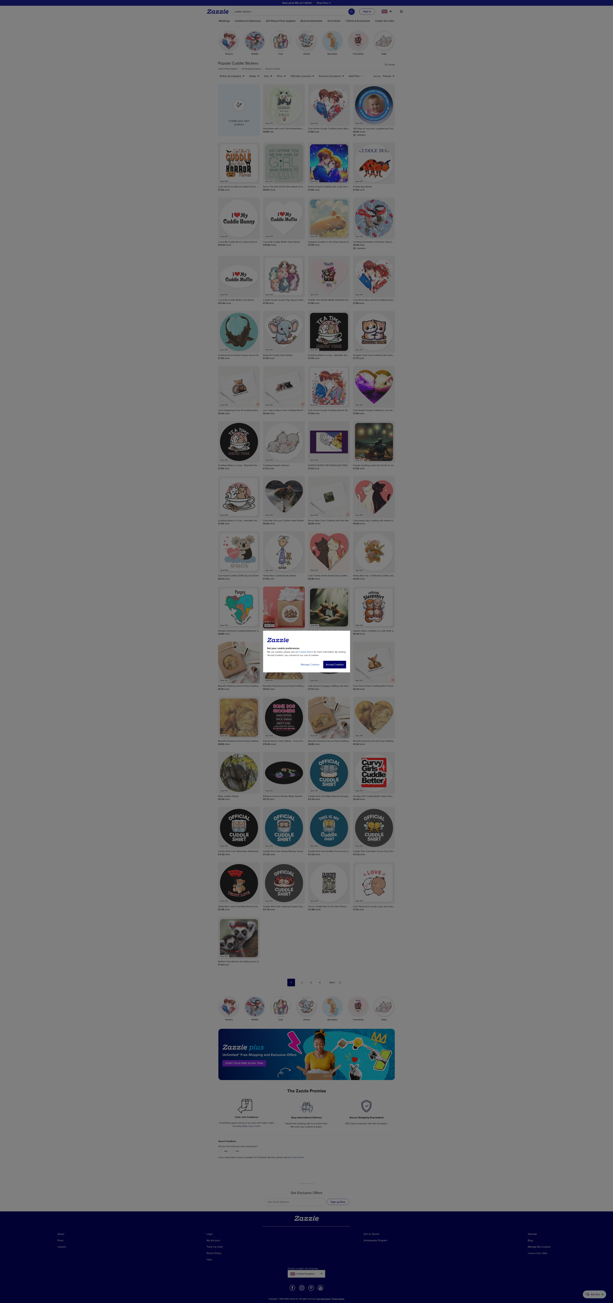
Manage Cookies (310, 664)
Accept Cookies (335, 664)
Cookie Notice (306, 652)
